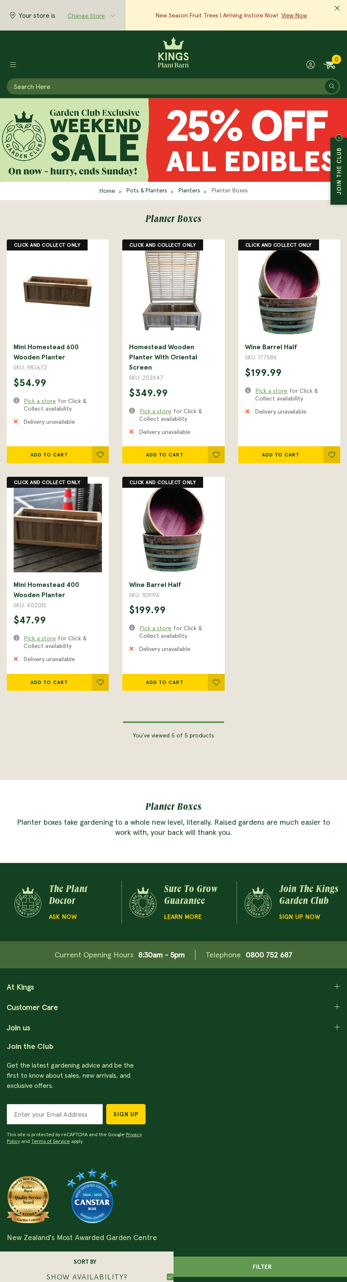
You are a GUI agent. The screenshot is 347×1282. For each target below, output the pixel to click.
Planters (189, 190)
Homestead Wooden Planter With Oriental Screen (163, 356)
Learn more (183, 916)
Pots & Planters (147, 190)
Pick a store (40, 401)
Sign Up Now (299, 916)
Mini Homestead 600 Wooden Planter (46, 351)
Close (339, 137)
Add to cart (49, 454)
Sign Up (125, 1114)
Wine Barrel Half (271, 346)
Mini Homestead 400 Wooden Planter (46, 589)
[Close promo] (337, 8)
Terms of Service (50, 1141)
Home (107, 191)
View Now (294, 15)
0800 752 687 (269, 954)
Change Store (86, 15)
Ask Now (63, 916)
